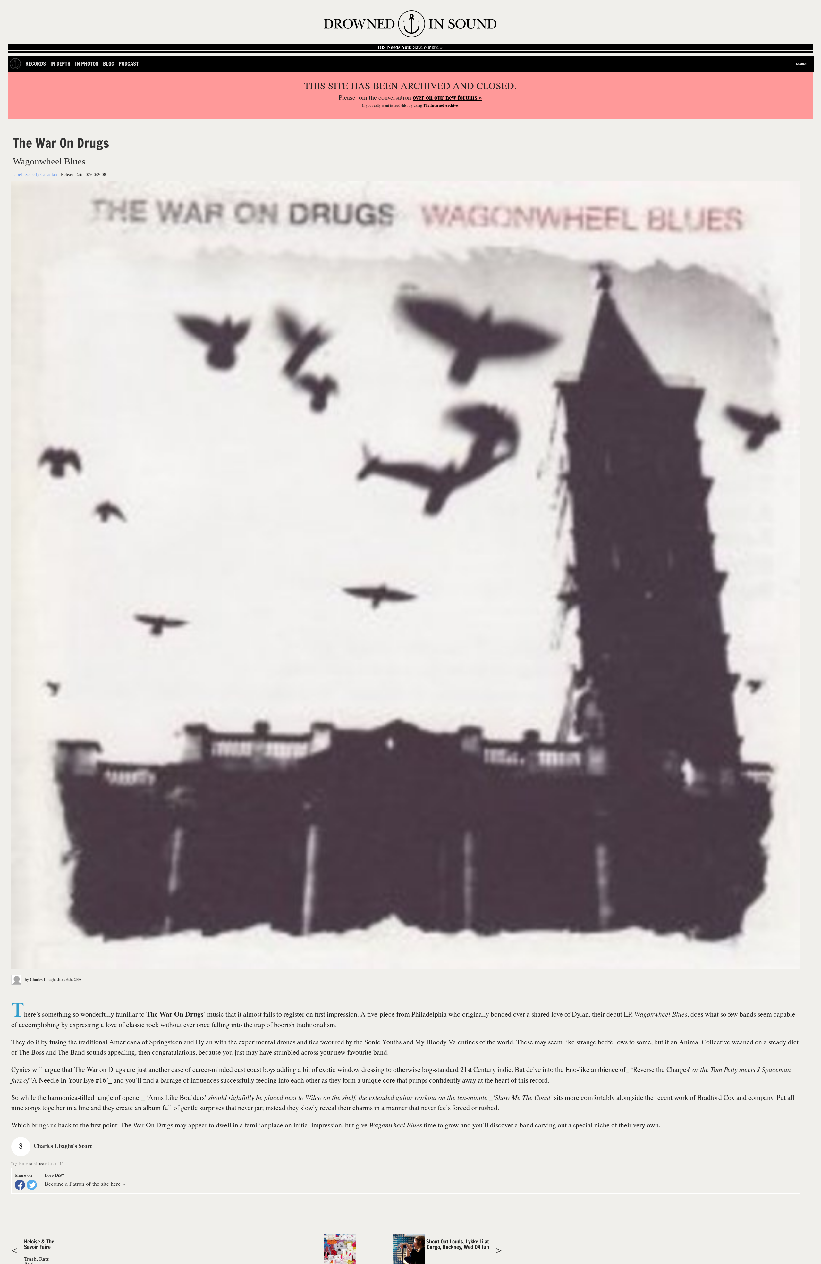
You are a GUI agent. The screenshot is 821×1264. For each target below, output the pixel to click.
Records (35, 64)
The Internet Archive (440, 105)
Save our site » (410, 47)
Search (801, 64)
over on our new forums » (447, 97)
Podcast (129, 64)
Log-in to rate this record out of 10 (37, 1163)
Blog (108, 64)
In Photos (86, 64)
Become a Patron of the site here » (85, 1183)
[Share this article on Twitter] (32, 1185)
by (40, 979)
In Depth (60, 64)
